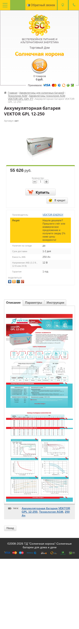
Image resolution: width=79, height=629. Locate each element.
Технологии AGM (17, 96)
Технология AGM (51, 511)
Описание (13, 302)
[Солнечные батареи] (39, 24)
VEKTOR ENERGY (53, 214)
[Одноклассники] (14, 281)
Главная (12, 92)
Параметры (33, 302)
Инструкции (55, 302)
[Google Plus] (23, 281)
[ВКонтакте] (10, 281)
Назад (10, 528)
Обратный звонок (43, 5)
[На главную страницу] (39, 54)
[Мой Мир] (19, 281)
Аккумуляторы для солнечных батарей (41, 92)
